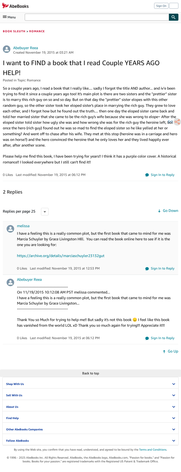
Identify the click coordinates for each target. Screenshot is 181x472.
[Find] (173, 17)
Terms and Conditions (152, 449)
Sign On (161, 6)
